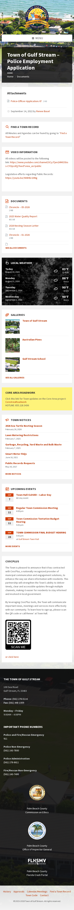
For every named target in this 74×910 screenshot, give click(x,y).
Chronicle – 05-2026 (19, 207)
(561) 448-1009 (16, 702)
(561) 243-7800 (11, 750)
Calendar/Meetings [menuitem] (37, 891)
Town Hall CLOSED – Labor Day (33, 494)
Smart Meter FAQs (16, 453)
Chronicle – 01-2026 (19, 234)
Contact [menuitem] (44, 895)
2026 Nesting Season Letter (24, 225)
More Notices (13, 474)
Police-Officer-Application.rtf (26, 101)
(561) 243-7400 (11, 774)
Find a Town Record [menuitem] (60, 891)
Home (10, 76)
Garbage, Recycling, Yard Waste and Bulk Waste (33, 444)
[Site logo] (37, 27)
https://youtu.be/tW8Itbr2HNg (21, 177)
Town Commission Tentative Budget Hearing (37, 520)
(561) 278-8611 (11, 762)
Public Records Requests (20, 463)
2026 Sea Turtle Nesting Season (23, 425)
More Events (12, 546)
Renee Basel (43, 111)
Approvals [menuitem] (18, 891)
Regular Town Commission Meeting (37, 508)
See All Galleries (14, 377)
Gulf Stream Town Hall (28, 539)
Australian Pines (32, 339)
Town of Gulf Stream (34, 320)
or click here (12, 656)
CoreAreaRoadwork (16, 402)
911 (5, 738)
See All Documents (15, 247)
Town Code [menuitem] (32, 895)
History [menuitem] (7, 891)
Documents (23, 76)
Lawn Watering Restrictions (21, 435)
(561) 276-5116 (20, 699)
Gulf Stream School (33, 358)
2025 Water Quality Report (23, 216)
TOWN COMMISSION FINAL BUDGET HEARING (41, 532)
